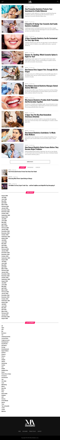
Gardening (4, 363)
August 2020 (5, 318)
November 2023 (5, 254)
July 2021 (4, 304)
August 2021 (5, 302)
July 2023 (4, 261)
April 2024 (4, 245)
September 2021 (6, 300)
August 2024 (5, 238)
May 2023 (4, 265)
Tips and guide (5, 406)
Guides (3, 365)
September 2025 (6, 215)
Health (3, 368)
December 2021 (6, 295)
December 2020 (6, 316)
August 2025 (5, 217)
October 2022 (5, 277)
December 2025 (6, 210)
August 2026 (5, 195)
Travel (3, 409)
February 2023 (5, 270)
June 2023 (4, 263)
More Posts (30, 161)
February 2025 (5, 227)
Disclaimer (24, 431)
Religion (4, 395)
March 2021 (4, 311)
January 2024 (5, 251)
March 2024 (4, 247)
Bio (2, 331)
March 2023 (4, 268)
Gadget (3, 359)
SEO (3, 397)
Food (3, 358)
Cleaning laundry (6, 336)
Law (2, 379)
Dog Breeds (5, 343)
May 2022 (4, 286)
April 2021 (4, 309)
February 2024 (5, 249)
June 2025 (4, 220)
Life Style (4, 381)
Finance (4, 354)
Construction (5, 338)
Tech (3, 404)
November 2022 (5, 275)
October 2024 (5, 234)
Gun (3, 367)
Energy (3, 347)
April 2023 (4, 267)
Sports (3, 402)
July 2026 (4, 197)
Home (3, 372)
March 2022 (4, 290)
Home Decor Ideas (6, 374)
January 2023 (5, 272)
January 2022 (5, 293)
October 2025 (5, 213)
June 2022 (4, 284)
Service (3, 399)
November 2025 (5, 211)
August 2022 (5, 281)
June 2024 (4, 242)
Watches (4, 411)
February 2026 (5, 206)
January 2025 (5, 229)
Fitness (3, 356)
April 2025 (4, 224)
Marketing (4, 384)
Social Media (5, 400)
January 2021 (5, 315)
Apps (3, 327)
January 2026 (5, 208)
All (2, 326)
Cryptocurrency (5, 340)
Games (3, 361)
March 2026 (4, 204)
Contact (40, 431)
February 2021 (5, 313)
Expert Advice (5, 350)
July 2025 (4, 219)
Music (3, 386)
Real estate (4, 393)
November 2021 (5, 297)
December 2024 (6, 231)
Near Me (4, 388)
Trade (3, 407)
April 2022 (4, 288)
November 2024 (5, 233)
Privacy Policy (32, 431)
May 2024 (4, 243)
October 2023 (5, 256)
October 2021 (5, 299)
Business (4, 333)
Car (2, 334)
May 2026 (4, 201)
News (3, 390)
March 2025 (4, 226)
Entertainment (5, 349)
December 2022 (6, 274)
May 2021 (4, 307)
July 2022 (4, 283)
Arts (3, 329)
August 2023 (5, 259)
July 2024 (4, 240)
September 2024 (6, 236)
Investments (5, 377)
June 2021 (4, 306)
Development (5, 342)
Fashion (4, 352)
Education (4, 345)
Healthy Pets (5, 370)
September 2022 (6, 279)
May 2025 (4, 222)
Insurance (4, 375)
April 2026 (4, 202)
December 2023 (6, 252)
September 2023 (6, 258)
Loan (3, 382)
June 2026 (4, 199)
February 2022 (5, 291)
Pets (3, 391)
